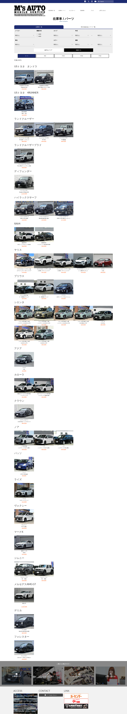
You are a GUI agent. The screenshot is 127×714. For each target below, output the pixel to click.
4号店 (100, 55)
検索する (78, 50)
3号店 (81, 55)
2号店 (63, 55)
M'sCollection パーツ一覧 (88, 27)
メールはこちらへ (51, 695)
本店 (45, 55)
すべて (26, 55)
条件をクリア (48, 50)
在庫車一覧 (39, 27)
